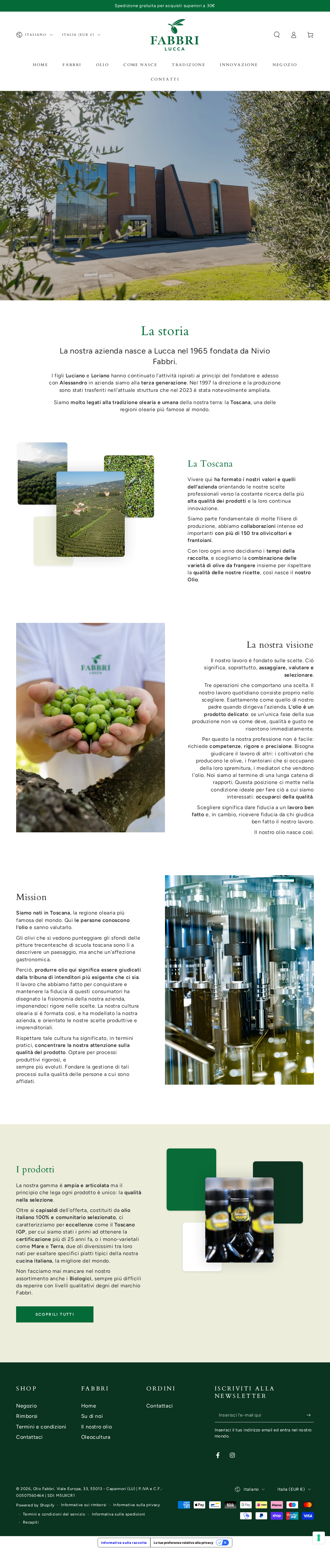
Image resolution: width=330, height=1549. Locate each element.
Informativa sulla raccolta (124, 1542)
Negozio (26, 1406)
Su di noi (92, 1416)
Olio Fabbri (43, 1488)
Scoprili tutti (54, 1314)
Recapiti (31, 1522)
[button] (276, 35)
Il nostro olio (96, 1427)
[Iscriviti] (310, 1415)
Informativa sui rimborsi (83, 1505)
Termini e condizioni (41, 1427)
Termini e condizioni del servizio (54, 1514)
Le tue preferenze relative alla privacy (183, 1542)
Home (88, 1406)
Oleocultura (96, 1437)
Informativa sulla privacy (136, 1505)
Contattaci (29, 1437)
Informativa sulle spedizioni (118, 1514)
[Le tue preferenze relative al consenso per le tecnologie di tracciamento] (319, 1538)
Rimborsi (27, 1416)
